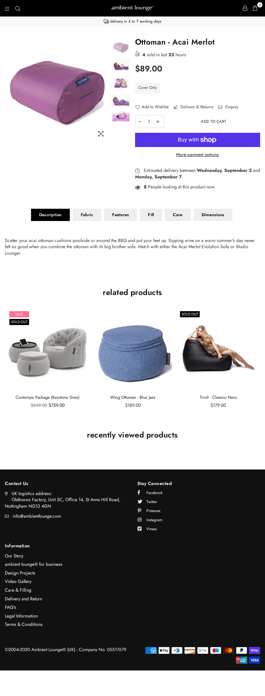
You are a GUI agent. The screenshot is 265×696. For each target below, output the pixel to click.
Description (50, 215)
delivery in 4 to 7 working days (135, 21)
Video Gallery (18, 581)
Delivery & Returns (196, 107)
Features (120, 215)
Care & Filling (18, 590)
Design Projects (20, 573)
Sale (19, 314)
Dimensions (213, 215)
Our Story (14, 556)
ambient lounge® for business (33, 564)
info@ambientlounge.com (37, 516)
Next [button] (105, 89)
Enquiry (231, 107)
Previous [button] (10, 89)
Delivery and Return (23, 599)
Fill (151, 215)
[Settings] (245, 8)
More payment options (197, 155)
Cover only (147, 87)
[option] (132, 21)
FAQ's (10, 607)
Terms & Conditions (24, 624)
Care (177, 215)
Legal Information (21, 616)
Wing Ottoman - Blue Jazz (132, 397)
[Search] (17, 8)
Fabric (87, 215)
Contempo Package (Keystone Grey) (48, 397)
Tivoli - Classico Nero (218, 397)
